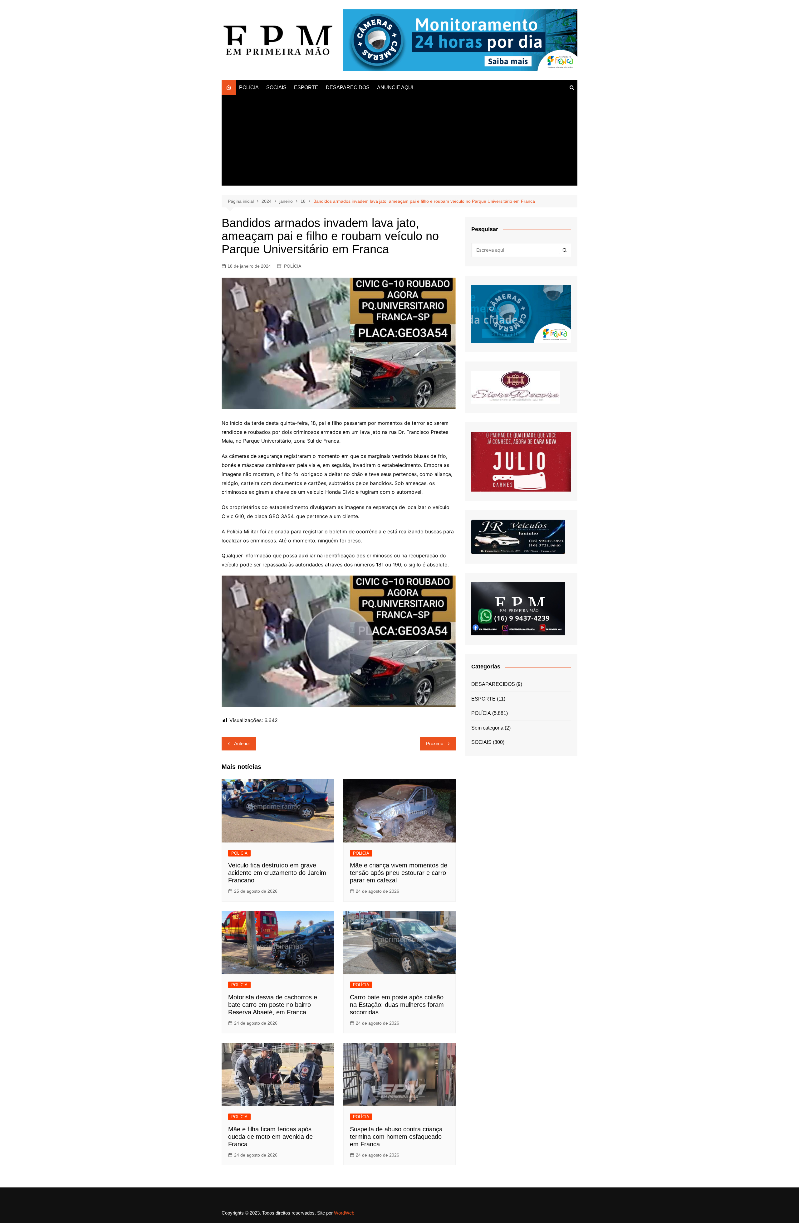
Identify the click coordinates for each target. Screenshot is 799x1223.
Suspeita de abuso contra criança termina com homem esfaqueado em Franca (396, 1137)
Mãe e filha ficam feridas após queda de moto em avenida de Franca (270, 1137)
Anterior (242, 743)
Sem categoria (487, 727)
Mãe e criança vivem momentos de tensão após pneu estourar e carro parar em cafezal (398, 873)
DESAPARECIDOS (348, 87)
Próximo (434, 743)
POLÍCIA (249, 87)
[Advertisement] (399, 142)
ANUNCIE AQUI (395, 87)
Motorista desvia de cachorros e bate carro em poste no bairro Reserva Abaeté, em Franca (272, 1005)
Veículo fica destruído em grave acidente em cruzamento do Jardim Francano (277, 873)
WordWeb (344, 1213)
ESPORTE (306, 87)
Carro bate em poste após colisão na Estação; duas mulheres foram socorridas (397, 1005)
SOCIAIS (276, 87)
